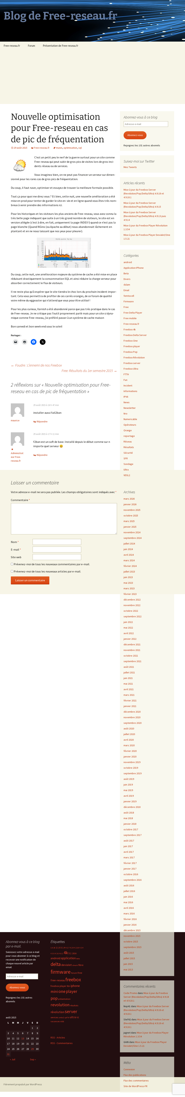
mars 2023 (129, 588)
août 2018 (129, 812)
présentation (64, 999)
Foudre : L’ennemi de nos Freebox (36, 365)
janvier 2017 (130, 868)
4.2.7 (67, 948)
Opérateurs (130, 424)
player (71, 991)
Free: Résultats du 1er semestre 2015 (89, 370)
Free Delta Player (133, 312)
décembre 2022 (132, 599)
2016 (74, 953)
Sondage (128, 464)
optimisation (70, 147)
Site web (16, 557)
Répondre (42, 421)
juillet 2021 (129, 672)
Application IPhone (134, 267)
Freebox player (132, 346)
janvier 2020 (130, 756)
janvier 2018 (130, 823)
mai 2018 (128, 818)
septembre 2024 (132, 538)
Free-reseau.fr (12, 45)
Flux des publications (135, 1075)
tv (68, 1017)
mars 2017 (129, 857)
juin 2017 (128, 846)
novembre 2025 (132, 510)
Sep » (33, 1059)
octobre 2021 (131, 655)
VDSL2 (127, 475)
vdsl (62, 1021)
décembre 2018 (132, 807)
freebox (73, 979)
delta (56, 964)
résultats (74, 1005)
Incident (128, 385)
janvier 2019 (130, 801)
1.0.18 (53, 948)
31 (8, 1054)
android (128, 262)
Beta (126, 273)
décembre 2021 (132, 644)
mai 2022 (128, 627)
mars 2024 (129, 560)
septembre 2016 (132, 879)
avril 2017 (129, 851)
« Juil (12, 1059)
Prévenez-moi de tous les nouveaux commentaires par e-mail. (52, 564)
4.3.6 (57, 953)
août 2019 (129, 779)
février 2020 (130, 751)
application (68, 958)
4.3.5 (52, 953)
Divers (127, 279)
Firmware (129, 301)
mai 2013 (128, 969)
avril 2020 (129, 739)
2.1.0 (58, 947)
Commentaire (20, 500)
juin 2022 (128, 622)
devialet (66, 965)
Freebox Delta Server (135, 335)
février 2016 (130, 919)
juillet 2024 (129, 543)
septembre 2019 (132, 773)
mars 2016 (129, 913)
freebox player (58, 986)
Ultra (126, 469)
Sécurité (128, 452)
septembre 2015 (132, 947)
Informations (130, 391)
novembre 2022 (132, 605)
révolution (57, 1012)
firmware (61, 971)
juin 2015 (128, 964)
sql (80, 147)
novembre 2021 (132, 650)
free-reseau (58, 980)
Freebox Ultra (131, 368)
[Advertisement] (92, 77)
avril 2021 (129, 689)
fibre (80, 965)
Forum (31, 45)
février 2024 (130, 566)
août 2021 (129, 666)
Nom (15, 542)
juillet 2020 (129, 734)
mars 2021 (129, 694)
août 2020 (129, 728)
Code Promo (130, 993)
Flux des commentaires (136, 1080)
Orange (128, 430)
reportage (129, 436)
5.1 (70, 953)
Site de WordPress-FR (135, 1086)
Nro (125, 413)
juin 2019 (128, 784)
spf (65, 1017)
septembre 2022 (132, 616)
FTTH (126, 374)
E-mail (16, 549)
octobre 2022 (131, 610)
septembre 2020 (132, 723)
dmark (75, 965)
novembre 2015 (132, 936)
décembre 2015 (132, 930)
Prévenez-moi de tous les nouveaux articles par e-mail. (47, 571)
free (80, 972)
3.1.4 (63, 947)
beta (78, 958)
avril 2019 (129, 795)
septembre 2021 (132, 661)
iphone (75, 986)
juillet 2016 (129, 891)
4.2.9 (72, 948)
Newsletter (130, 408)
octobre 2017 (131, 829)
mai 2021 (128, 683)
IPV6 (126, 396)
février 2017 (130, 863)
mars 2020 (129, 745)
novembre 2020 (132, 717)
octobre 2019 (131, 767)
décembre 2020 (132, 711)
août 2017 (129, 840)
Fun (125, 380)
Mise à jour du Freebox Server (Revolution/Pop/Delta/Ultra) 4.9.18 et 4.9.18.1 (144, 193)
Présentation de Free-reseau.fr (60, 45)
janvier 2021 (130, 706)
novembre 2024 (132, 532)
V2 (78, 1017)
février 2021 (130, 700)
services (54, 1017)
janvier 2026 (130, 504)
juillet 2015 (129, 958)
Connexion (129, 1069)
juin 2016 (128, 896)
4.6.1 (61, 953)
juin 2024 (128, 549)
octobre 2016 (131, 874)
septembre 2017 (132, 835)
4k (66, 952)
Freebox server (132, 363)
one (62, 991)
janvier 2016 (130, 924)
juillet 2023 (129, 571)
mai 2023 (128, 582)
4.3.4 (81, 948)
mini (54, 991)
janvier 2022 (130, 638)
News (127, 402)
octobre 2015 (131, 941)
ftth (68, 986)
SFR (126, 458)
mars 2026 (129, 498)
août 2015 (129, 952)
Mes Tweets (130, 167)
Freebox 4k (130, 329)
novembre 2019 (132, 762)
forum (74, 973)
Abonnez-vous (135, 135)
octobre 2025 (131, 515)
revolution (60, 1004)
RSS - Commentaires (62, 1043)
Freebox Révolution (134, 357)
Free (126, 307)
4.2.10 (76, 948)
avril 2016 (129, 907)
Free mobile (130, 318)
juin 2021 (128, 678)
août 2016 (129, 885)
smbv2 (61, 1017)
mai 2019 (128, 790)
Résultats (129, 447)
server (71, 1011)
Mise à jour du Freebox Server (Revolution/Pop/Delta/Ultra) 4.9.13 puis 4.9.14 (145, 216)
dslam (127, 284)
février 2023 (130, 594)
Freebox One (131, 340)
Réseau (128, 441)
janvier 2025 (130, 526)
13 (22, 1038)
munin (59, 147)
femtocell (129, 295)
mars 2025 (129, 521)
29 (32, 1049)
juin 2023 (128, 577)
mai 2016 (128, 902)
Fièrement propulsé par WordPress (23, 1084)
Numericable (130, 419)
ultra (73, 1017)
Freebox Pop (130, 351)
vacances (55, 1021)
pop (54, 998)
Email (126, 290)
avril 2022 (129, 633)
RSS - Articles (58, 1037)
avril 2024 (129, 554)
